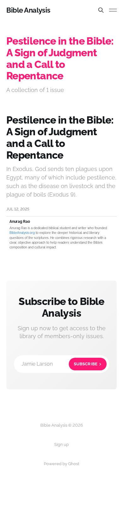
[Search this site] (101, 10)
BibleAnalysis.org (22, 232)
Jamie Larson (59, 364)
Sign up (61, 444)
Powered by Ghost (61, 463)
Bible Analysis (28, 10)
